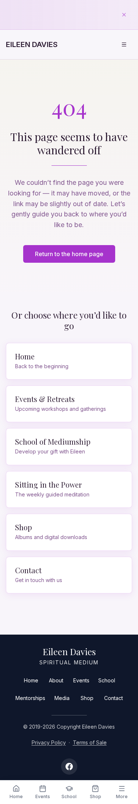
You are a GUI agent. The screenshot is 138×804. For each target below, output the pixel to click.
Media (62, 698)
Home (31, 680)
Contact (113, 698)
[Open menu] (124, 44)
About (56, 680)
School (106, 680)
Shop (87, 698)
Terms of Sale (90, 742)
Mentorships (30, 698)
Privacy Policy (49, 742)
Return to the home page (69, 254)
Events (81, 680)
